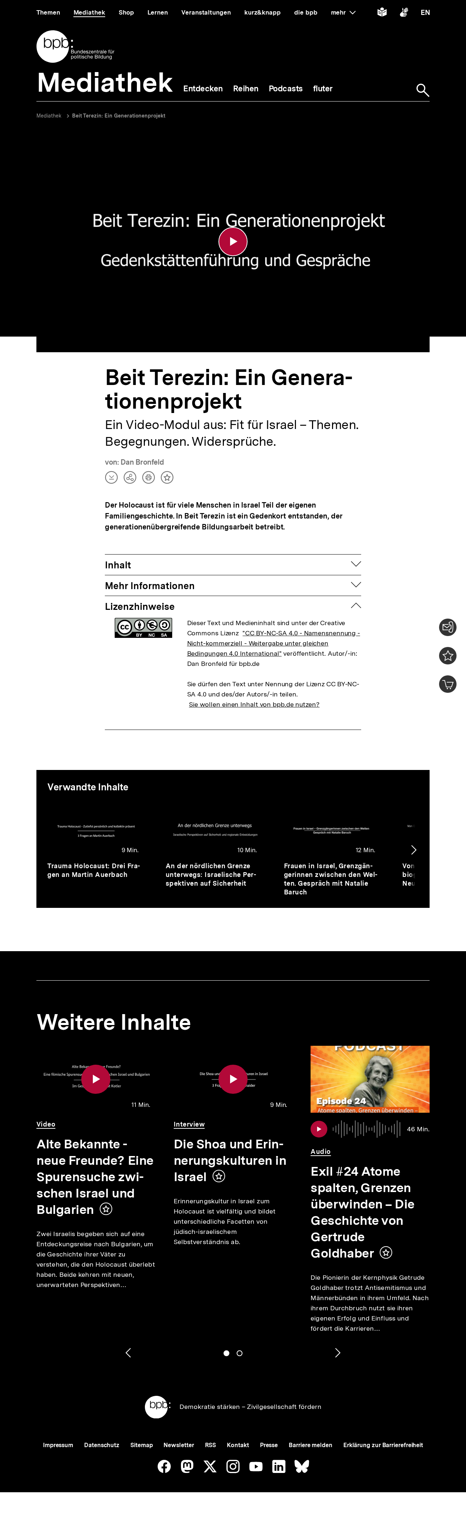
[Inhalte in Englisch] (425, 13)
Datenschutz (101, 1445)
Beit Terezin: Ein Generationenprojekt (118, 116)
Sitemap (141, 1445)
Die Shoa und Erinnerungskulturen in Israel (230, 1160)
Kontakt (238, 1445)
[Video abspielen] (233, 241)
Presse (269, 1445)
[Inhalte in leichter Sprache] (382, 13)
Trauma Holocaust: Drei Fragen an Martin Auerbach (93, 870)
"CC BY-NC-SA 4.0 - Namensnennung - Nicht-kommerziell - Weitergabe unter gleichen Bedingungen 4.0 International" (273, 643)
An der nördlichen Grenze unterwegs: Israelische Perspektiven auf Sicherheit (211, 874)
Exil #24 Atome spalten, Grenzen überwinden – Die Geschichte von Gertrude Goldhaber (363, 1212)
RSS (210, 1445)
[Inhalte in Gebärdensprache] (403, 13)
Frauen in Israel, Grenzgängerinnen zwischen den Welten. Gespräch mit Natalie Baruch (331, 879)
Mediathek (49, 116)
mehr (343, 12)
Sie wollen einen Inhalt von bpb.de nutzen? (254, 704)
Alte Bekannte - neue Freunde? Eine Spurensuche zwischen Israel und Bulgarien (95, 1176)
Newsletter (178, 1445)
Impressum (58, 1445)
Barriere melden (310, 1445)
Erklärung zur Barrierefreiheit (383, 1445)
